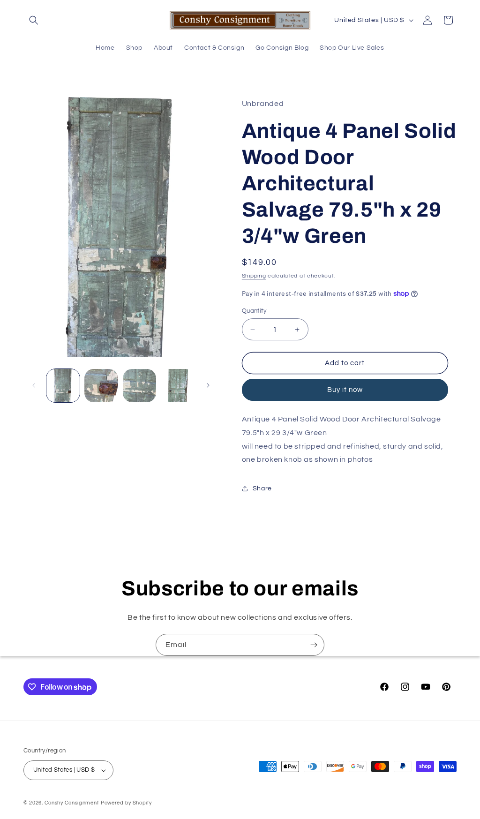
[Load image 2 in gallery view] (101, 385)
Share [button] (262, 488)
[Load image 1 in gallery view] (63, 385)
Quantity (254, 311)
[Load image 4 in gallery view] (177, 385)
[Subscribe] (313, 645)
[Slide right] (208, 385)
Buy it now (345, 389)
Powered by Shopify (126, 802)
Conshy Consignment (72, 802)
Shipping (254, 276)
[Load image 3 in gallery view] (139, 385)
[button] (33, 20)
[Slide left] (33, 385)
